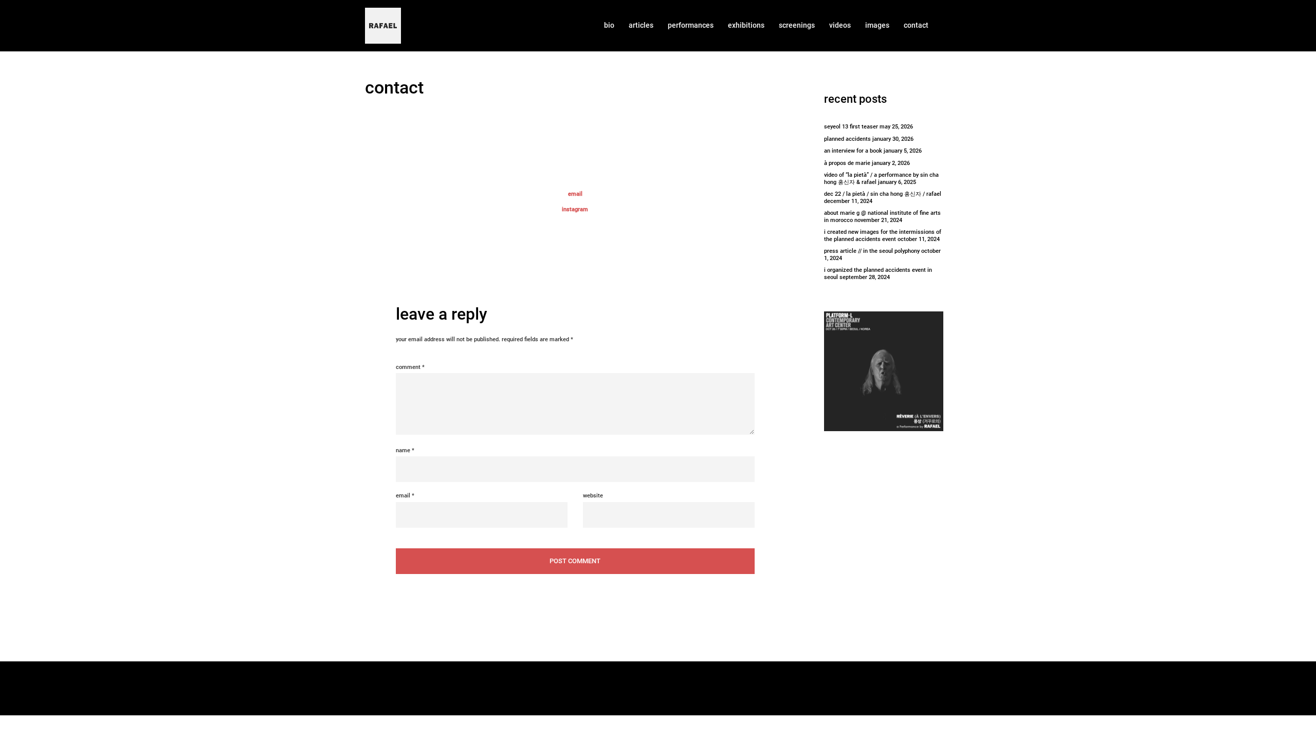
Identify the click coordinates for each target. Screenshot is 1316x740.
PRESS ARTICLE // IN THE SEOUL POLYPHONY (872, 251)
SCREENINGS (797, 25)
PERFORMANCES (691, 25)
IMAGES (877, 25)
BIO (609, 25)
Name (405, 450)
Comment (410, 367)
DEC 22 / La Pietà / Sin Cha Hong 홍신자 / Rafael (882, 194)
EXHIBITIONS (746, 25)
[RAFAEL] (383, 25)
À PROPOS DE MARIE (847, 163)
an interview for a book (853, 150)
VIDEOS (840, 25)
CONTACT (916, 25)
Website (593, 495)
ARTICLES (641, 25)
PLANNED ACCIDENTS (847, 139)
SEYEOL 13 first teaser (851, 126)
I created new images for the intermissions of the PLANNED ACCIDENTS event (882, 236)
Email (405, 495)
